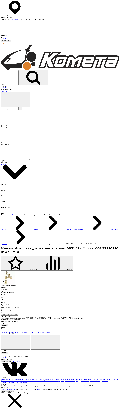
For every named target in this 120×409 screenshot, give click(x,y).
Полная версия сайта (8, 391)
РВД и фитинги (114, 379)
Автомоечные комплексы (35, 381)
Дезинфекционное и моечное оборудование (95, 379)
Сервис (14, 389)
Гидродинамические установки (86, 381)
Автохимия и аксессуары (52, 381)
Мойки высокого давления (71, 379)
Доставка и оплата (15, 19)
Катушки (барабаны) (56, 379)
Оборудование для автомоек (10, 379)
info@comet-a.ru (6, 91)
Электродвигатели (102, 381)
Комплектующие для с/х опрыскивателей (14, 382)
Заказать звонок (6, 40)
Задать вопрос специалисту (9, 314)
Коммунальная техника (68, 381)
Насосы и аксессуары (26, 379)
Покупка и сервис (18, 215)
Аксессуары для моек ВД (41, 379)
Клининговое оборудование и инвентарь (14, 381)
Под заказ (4, 325)
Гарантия (40, 389)
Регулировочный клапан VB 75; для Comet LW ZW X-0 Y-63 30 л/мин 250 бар (26, 332)
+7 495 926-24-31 (6, 39)
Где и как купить (6, 389)
